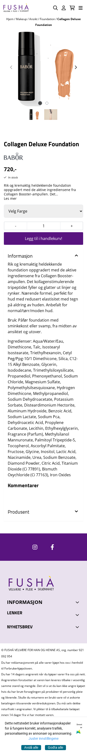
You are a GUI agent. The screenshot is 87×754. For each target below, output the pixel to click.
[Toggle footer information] (78, 602)
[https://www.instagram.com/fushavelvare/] (35, 547)
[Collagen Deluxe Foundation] (43, 67)
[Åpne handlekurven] (72, 8)
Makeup (22, 19)
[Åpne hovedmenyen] (81, 8)
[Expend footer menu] (78, 615)
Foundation (48, 19)
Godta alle (55, 747)
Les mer (10, 198)
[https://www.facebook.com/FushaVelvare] (52, 547)
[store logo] (15, 7)
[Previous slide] (11, 67)
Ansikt (33, 19)
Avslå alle (31, 747)
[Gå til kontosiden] (64, 8)
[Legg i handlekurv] (43, 238)
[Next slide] (76, 67)
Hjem (10, 19)
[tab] (40, 103)
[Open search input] (55, 8)
